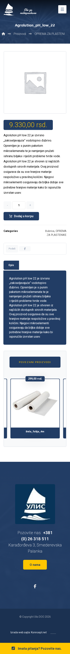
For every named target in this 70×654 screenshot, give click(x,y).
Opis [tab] (11, 265)
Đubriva (49, 231)
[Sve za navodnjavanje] (20, 9)
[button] (62, 9)
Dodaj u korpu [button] (37, 417)
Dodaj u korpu (23, 216)
